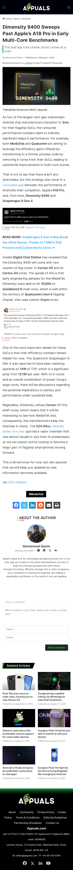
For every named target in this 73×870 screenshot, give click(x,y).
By (4, 57)
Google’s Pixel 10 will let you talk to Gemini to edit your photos (54, 733)
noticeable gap (14, 185)
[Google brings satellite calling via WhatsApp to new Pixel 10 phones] (54, 681)
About (12, 812)
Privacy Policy (46, 812)
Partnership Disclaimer (28, 823)
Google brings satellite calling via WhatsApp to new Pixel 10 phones (51, 696)
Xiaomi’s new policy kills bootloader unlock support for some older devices (18, 733)
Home (8, 18)
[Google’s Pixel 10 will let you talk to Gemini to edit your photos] (54, 718)
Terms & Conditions (28, 817)
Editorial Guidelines (55, 817)
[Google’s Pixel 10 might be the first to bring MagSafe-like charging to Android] (54, 755)
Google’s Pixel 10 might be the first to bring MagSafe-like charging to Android (53, 771)
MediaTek (37, 494)
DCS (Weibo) (17, 482)
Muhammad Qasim (13, 57)
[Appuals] (36, 7)
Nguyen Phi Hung (35, 227)
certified (28, 63)
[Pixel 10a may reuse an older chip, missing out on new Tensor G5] (19, 681)
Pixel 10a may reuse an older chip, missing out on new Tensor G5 (18, 696)
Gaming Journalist (24, 550)
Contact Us (52, 823)
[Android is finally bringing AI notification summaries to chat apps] (19, 755)
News (17, 18)
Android (26, 18)
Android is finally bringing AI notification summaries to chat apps (18, 771)
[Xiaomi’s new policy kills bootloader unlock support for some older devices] (19, 718)
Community (26, 812)
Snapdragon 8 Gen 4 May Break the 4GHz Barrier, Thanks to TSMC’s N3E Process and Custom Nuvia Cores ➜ (35, 242)
